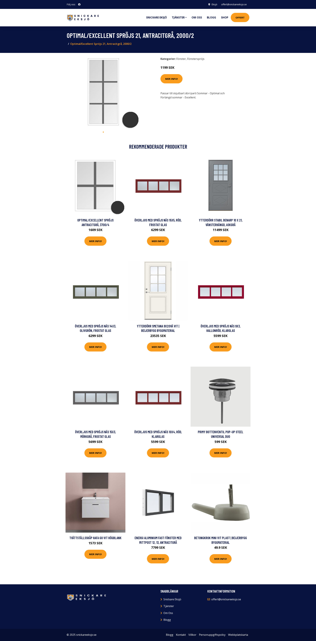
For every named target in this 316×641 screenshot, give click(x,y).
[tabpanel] (103, 92)
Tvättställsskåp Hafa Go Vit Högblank (95, 538)
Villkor (192, 635)
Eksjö (214, 4)
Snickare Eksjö (156, 17)
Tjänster (168, 606)
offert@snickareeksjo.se (234, 4)
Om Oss (168, 613)
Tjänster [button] (178, 17)
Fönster (181, 59)
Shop (224, 17)
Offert (240, 17)
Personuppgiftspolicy (212, 635)
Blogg (211, 17)
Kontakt (181, 635)
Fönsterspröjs (195, 59)
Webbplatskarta (238, 635)
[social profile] (79, 4)
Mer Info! (171, 78)
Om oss (197, 17)
